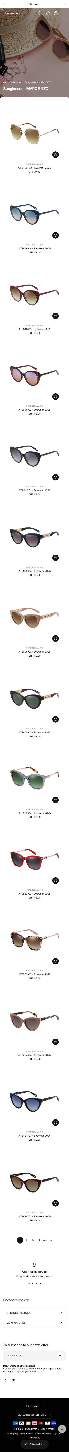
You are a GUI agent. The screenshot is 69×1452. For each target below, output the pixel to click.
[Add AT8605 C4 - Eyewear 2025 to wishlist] (12, 514)
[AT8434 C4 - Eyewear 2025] (34, 1020)
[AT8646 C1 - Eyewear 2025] (34, 456)
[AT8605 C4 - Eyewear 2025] (34, 536)
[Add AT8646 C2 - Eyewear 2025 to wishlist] (12, 353)
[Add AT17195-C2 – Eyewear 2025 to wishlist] (12, 111)
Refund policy (34, 1438)
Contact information (43, 1434)
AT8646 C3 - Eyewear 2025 (34, 329)
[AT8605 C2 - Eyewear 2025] (34, 698)
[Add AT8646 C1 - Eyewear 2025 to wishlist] (12, 434)
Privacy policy (12, 1434)
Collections (15, 82)
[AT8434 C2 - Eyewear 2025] (34, 1182)
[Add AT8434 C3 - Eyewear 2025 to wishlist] (12, 1079)
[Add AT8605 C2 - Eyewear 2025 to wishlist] (12, 676)
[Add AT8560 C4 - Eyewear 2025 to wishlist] (12, 757)
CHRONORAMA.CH (34, 164)
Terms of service (26, 1434)
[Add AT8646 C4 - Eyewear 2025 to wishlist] (12, 192)
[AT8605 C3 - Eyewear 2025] (34, 617)
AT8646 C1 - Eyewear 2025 (34, 490)
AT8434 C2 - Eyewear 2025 (34, 1216)
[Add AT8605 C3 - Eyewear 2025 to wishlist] (12, 595)
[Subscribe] (60, 1355)
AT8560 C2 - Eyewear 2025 (34, 974)
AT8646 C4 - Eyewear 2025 (34, 248)
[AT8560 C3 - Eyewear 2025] (34, 859)
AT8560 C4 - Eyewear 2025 (34, 813)
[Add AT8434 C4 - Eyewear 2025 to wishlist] (12, 998)
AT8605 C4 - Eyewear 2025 (34, 571)
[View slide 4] (40, 1283)
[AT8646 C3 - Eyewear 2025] (34, 294)
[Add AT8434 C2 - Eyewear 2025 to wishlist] (12, 1160)
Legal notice (57, 1434)
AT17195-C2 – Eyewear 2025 (34, 167)
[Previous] (4, 4)
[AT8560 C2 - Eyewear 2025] (34, 940)
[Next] (64, 4)
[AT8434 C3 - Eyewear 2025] (34, 1101)
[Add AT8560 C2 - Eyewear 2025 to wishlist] (12, 918)
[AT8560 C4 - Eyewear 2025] (34, 778)
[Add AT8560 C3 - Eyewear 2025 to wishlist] (12, 837)
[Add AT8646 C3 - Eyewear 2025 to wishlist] (12, 273)
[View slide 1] (29, 1283)
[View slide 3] (36, 1283)
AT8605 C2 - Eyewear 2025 (34, 732)
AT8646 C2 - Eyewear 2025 (34, 409)
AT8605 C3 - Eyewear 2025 (34, 651)
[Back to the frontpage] (4, 82)
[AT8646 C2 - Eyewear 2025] (34, 375)
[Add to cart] (55, 154)
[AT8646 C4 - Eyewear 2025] (34, 214)
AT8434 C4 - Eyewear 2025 (34, 1055)
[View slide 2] (32, 1283)
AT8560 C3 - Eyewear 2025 (34, 893)
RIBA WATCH (48, 1429)
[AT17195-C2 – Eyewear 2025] (34, 133)
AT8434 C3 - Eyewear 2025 (34, 1135)
